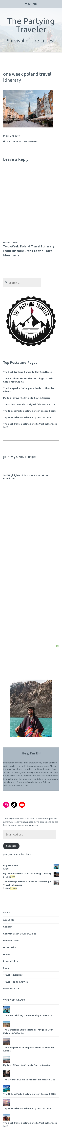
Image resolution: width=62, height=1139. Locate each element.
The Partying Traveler (31, 25)
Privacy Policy (10, 961)
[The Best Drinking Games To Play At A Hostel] (6, 1012)
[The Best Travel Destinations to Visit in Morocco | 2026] (6, 1119)
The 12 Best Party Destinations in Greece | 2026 (29, 410)
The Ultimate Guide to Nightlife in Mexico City (29, 404)
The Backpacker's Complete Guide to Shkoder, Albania (29, 390)
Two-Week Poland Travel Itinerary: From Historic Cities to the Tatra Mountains (29, 249)
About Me (8, 919)
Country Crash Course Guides (19, 933)
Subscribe (11, 845)
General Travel (11, 940)
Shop (6, 967)
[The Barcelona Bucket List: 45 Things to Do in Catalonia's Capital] (6, 1026)
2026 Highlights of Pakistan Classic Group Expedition (26, 477)
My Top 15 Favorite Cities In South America (26, 397)
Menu (32, 4)
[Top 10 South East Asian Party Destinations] (6, 1105)
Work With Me (11, 988)
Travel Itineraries (12, 974)
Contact (7, 926)
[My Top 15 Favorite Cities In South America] (6, 1061)
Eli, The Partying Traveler (22, 141)
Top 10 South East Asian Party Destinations (27, 417)
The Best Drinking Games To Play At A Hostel (28, 371)
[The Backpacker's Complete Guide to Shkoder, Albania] (6, 1044)
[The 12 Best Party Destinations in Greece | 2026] (6, 1090)
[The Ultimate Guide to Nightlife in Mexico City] (6, 1076)
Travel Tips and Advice (15, 981)
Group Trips (9, 947)
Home (6, 954)
